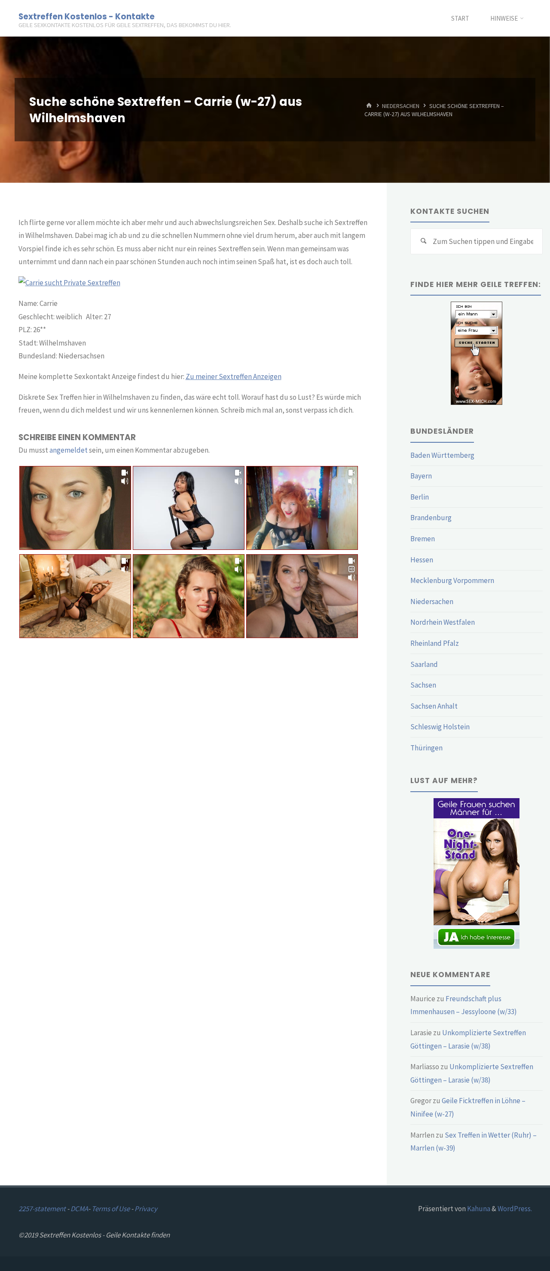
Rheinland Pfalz (434, 643)
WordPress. (515, 1208)
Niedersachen (400, 105)
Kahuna (478, 1208)
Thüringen (426, 748)
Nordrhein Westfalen (442, 622)
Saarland (424, 664)
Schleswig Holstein (440, 726)
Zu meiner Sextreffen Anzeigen (233, 376)
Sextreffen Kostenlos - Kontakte (86, 16)
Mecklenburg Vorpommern (452, 580)
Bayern (421, 476)
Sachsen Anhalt (434, 706)
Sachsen (423, 685)
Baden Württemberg (442, 455)
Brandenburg (431, 517)
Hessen (421, 560)
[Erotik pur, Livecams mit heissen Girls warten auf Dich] (476, 872)
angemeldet (68, 450)
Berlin (419, 497)
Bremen (422, 538)
